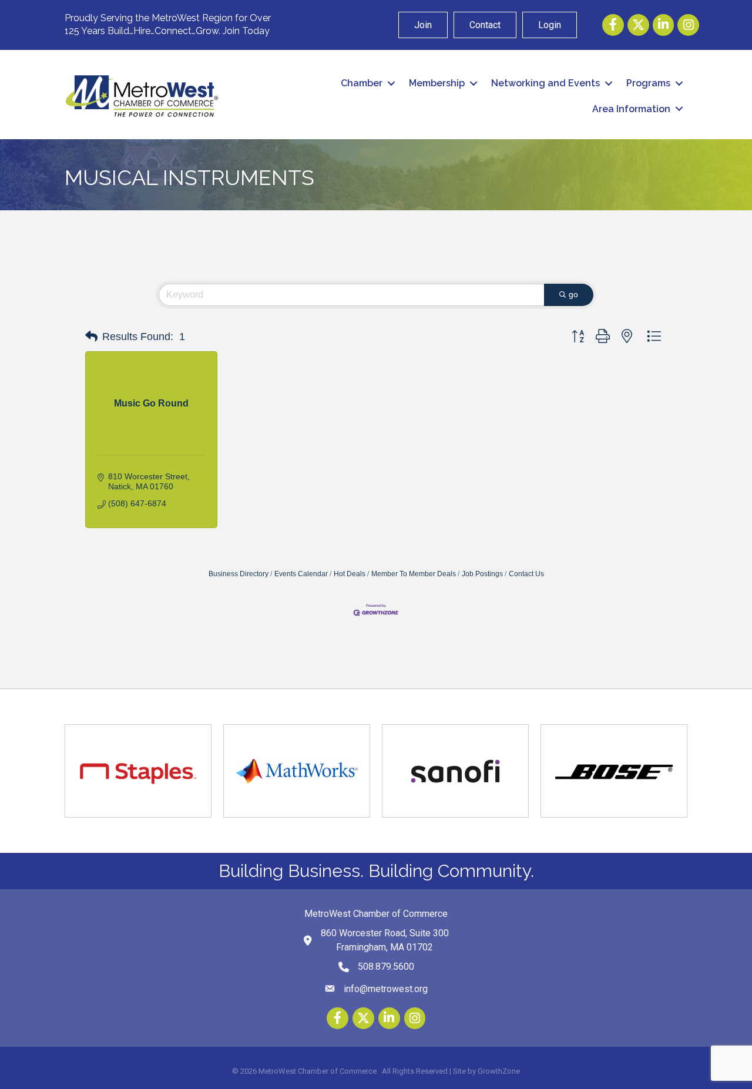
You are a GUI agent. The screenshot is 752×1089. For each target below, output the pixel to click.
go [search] (573, 294)
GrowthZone (499, 1071)
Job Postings (482, 574)
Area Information (631, 109)
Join (423, 25)
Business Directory (238, 574)
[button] (91, 336)
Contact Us (526, 574)
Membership (437, 83)
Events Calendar (301, 574)
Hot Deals (349, 574)
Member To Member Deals (413, 574)
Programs (648, 83)
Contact (485, 25)
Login (549, 25)
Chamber (361, 83)
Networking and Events (545, 83)
